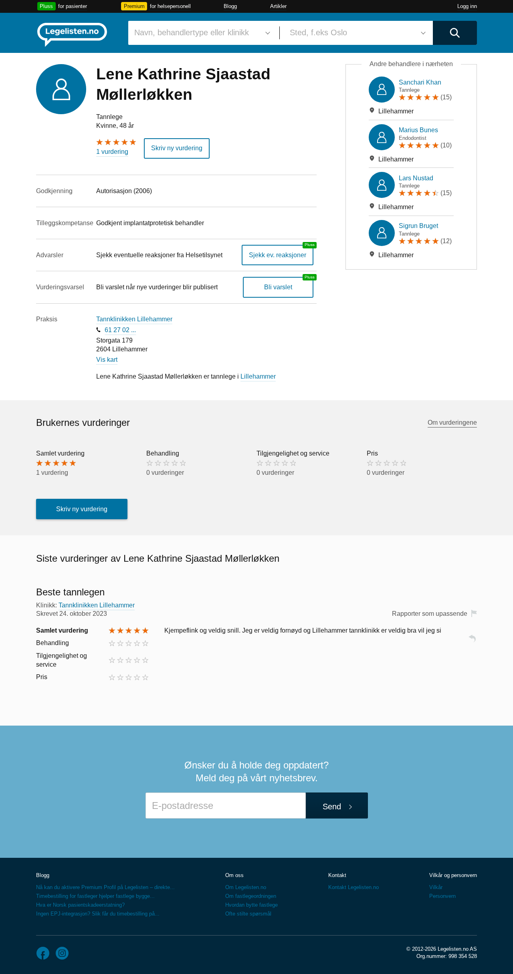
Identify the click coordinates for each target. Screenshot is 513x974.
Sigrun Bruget (418, 225)
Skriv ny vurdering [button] (176, 148)
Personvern (442, 896)
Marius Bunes (418, 130)
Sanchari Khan (420, 82)
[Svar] (472, 642)
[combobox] (200, 33)
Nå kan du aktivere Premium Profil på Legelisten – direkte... (105, 887)
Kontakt (337, 875)
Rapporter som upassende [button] (429, 613)
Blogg (230, 6)
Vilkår (435, 887)
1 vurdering (112, 151)
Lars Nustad (416, 178)
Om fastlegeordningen (250, 896)
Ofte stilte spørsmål (248, 914)
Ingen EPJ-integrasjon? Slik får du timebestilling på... (98, 914)
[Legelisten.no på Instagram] (62, 953)
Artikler (278, 6)
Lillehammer (258, 376)
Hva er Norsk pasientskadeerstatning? (80, 905)
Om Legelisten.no (245, 887)
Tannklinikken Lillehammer (134, 319)
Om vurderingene (452, 422)
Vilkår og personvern (453, 875)
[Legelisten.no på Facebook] (43, 953)
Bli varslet (278, 287)
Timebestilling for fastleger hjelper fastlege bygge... (95, 896)
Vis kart (106, 359)
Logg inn (467, 6)
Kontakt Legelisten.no (353, 887)
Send (332, 806)
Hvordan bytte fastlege (251, 905)
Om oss (234, 875)
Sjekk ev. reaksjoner (277, 255)
